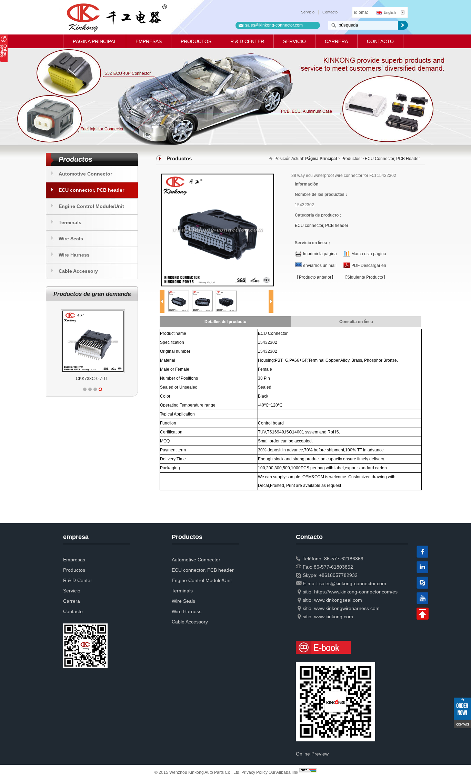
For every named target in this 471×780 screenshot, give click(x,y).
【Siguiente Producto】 (365, 277)
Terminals (70, 222)
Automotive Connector (85, 174)
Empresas (149, 41)
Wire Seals (71, 238)
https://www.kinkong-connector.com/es (356, 591)
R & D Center (247, 41)
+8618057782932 (338, 575)
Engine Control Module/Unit (91, 206)
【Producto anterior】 (315, 277)
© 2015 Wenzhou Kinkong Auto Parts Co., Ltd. (197, 772)
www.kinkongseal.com (338, 600)
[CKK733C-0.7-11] (93, 309)
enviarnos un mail (320, 265)
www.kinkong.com (333, 616)
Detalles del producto (225, 321)
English (390, 12)
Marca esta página (368, 253)
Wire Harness (74, 255)
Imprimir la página (320, 253)
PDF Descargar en (368, 265)
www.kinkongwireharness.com (347, 608)
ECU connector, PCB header (91, 190)
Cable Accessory (78, 271)
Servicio (307, 12)
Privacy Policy (254, 772)
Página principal (95, 41)
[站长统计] (308, 772)
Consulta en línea (356, 321)
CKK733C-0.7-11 (92, 378)
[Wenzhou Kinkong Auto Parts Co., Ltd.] (116, 17)
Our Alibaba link (283, 772)
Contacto (330, 12)
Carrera (336, 41)
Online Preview (312, 754)
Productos (196, 41)
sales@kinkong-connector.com (274, 25)
